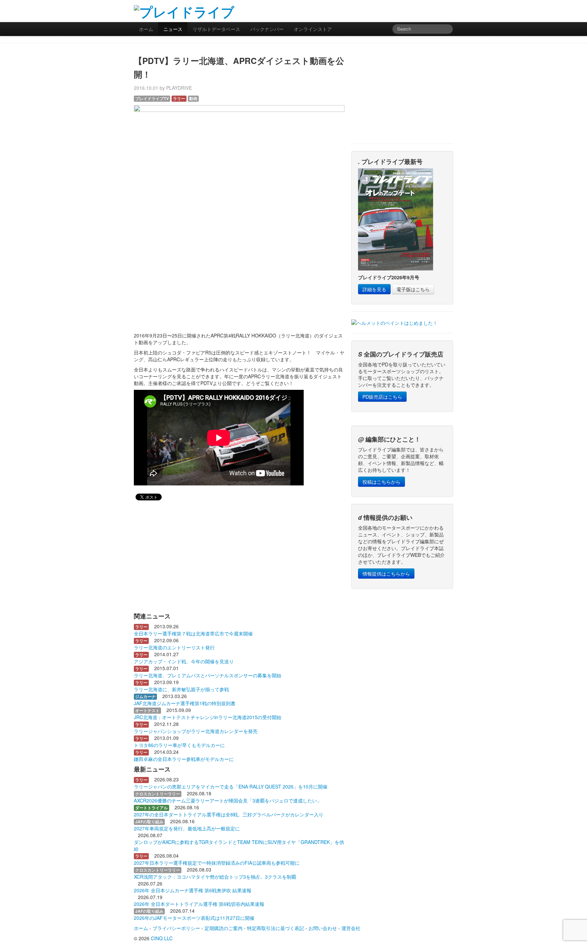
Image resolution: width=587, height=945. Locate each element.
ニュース (172, 29)
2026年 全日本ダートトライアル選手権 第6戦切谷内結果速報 (199, 903)
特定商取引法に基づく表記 (275, 928)
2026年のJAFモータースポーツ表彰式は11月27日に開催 (194, 917)
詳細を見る (374, 289)
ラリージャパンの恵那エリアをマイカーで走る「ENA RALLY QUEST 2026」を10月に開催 (230, 786)
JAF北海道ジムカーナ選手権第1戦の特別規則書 (184, 703)
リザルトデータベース (216, 29)
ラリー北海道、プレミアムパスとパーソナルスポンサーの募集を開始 (207, 675)
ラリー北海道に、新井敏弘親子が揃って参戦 (181, 689)
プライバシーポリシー (176, 928)
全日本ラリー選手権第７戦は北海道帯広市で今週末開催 (193, 633)
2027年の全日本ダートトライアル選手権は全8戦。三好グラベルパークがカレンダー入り (228, 814)
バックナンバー (267, 29)
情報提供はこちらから (386, 573)
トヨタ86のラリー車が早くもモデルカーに (179, 745)
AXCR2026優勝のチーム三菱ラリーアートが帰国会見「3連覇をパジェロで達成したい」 (228, 800)
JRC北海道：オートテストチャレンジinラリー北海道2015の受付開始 (207, 717)
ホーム (146, 29)
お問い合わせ (322, 928)
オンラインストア (313, 29)
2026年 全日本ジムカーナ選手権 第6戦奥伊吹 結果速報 (192, 890)
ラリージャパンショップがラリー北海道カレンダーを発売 (195, 731)
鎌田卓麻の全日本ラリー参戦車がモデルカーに (184, 759)
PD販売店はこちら (382, 396)
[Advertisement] (373, 10)
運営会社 (350, 928)
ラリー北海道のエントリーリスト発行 (174, 647)
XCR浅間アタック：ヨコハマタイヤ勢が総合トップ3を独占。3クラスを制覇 (215, 876)
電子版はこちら (413, 289)
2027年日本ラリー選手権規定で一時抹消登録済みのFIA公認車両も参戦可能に (217, 862)
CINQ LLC (162, 938)
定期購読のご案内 (223, 928)
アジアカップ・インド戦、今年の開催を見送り (184, 661)
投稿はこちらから (381, 481)
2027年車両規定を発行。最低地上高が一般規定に (187, 828)
